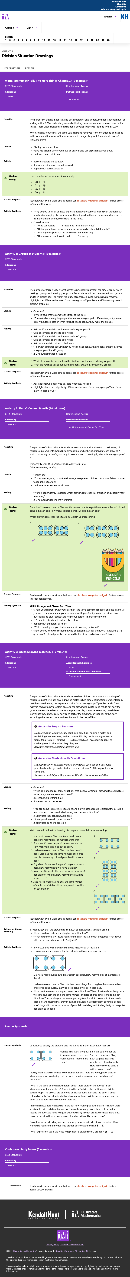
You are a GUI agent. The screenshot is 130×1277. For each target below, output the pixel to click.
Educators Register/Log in (113, 9)
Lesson (29, 68)
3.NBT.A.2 (12, 96)
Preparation (12, 68)
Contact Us (120, 6)
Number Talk (75, 99)
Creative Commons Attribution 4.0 (72, 1251)
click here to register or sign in (92, 200)
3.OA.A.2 (12, 269)
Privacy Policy (52, 1244)
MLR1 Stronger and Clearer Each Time (86, 427)
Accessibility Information (72, 1244)
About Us (121, 4)
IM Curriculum (119, 1)
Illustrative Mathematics (24, 1251)
